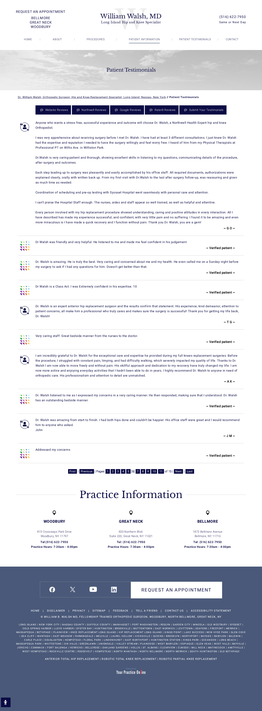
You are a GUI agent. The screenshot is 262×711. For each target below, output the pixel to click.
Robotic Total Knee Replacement (129, 659)
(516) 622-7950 (232, 17)
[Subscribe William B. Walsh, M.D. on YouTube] (93, 589)
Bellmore (40, 18)
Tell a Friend (147, 611)
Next (178, 471)
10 (154, 471)
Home (35, 611)
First (72, 471)
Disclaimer (56, 611)
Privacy (79, 611)
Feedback (121, 611)
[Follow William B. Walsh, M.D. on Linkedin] (113, 589)
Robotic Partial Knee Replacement (188, 659)
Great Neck (41, 22)
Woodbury (41, 26)
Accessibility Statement (211, 611)
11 (161, 471)
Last (190, 471)
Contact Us (174, 611)
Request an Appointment (40, 11)
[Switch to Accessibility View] (6, 702)
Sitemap (99, 611)
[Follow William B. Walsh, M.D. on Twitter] (72, 589)
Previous (87, 471)
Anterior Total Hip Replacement (72, 659)
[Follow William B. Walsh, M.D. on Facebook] (52, 589)
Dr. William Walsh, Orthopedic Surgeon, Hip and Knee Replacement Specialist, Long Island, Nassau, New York (92, 97)
